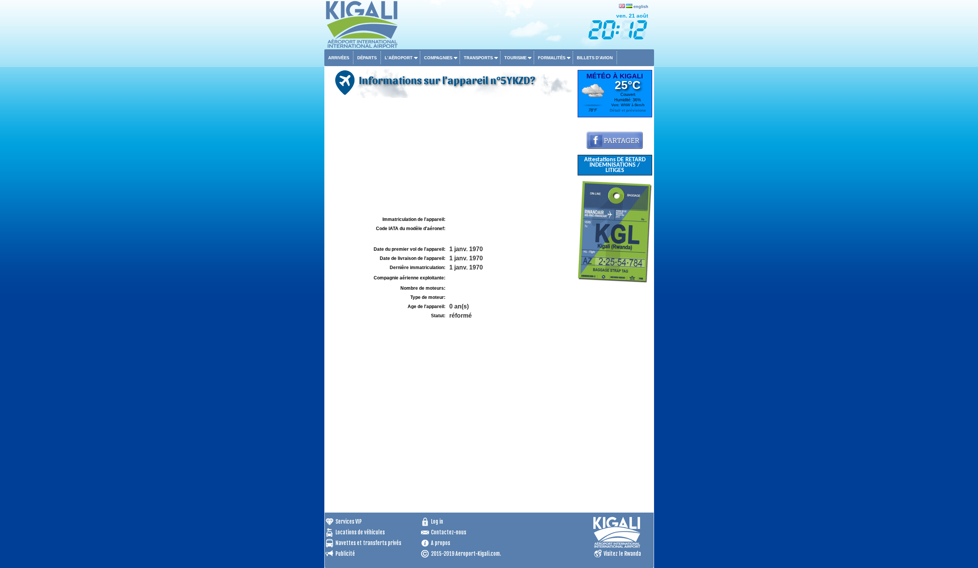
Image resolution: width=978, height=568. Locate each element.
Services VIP (348, 521)
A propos (440, 543)
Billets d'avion (595, 57)
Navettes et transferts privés (368, 543)
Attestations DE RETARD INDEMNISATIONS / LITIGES (615, 165)
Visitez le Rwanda (622, 553)
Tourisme (515, 57)
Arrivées (338, 57)
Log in (437, 521)
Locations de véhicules (360, 532)
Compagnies (438, 57)
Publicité (345, 553)
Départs (367, 57)
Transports (478, 57)
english (640, 6)
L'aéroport (399, 57)
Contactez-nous (448, 532)
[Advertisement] (450, 157)
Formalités (551, 57)
